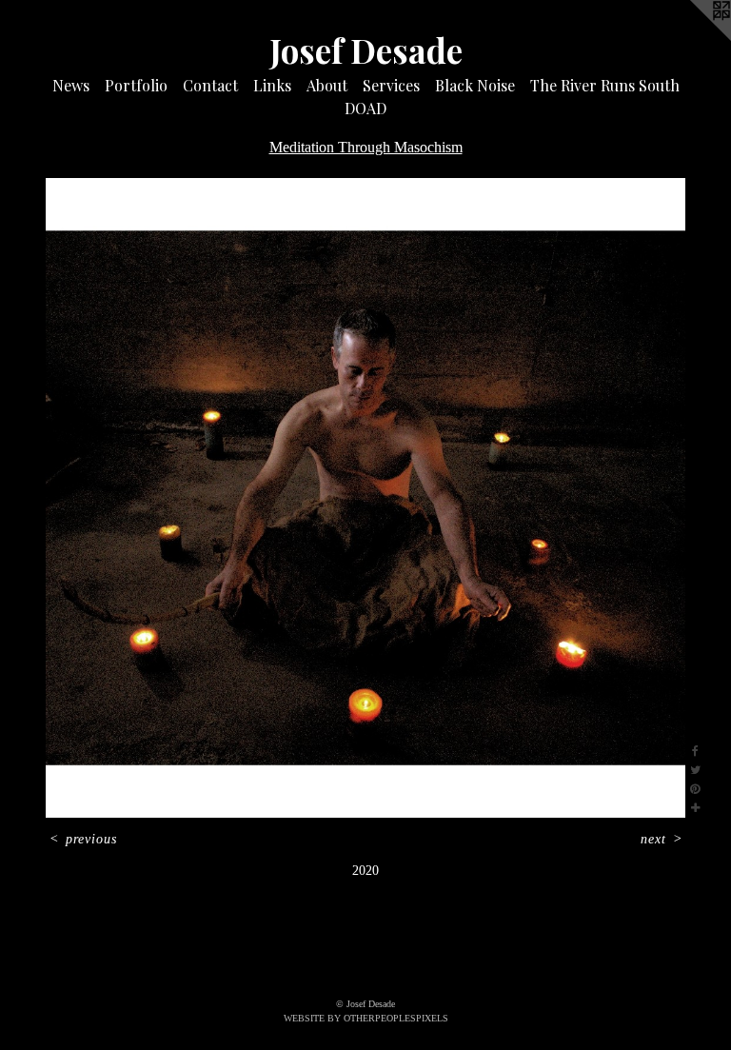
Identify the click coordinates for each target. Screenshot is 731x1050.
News (70, 85)
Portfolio (136, 85)
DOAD (365, 108)
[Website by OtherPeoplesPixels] (693, 38)
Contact (210, 85)
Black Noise (475, 85)
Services (391, 85)
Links (272, 85)
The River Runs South (605, 85)
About (326, 85)
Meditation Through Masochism (366, 147)
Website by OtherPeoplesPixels (366, 1018)
